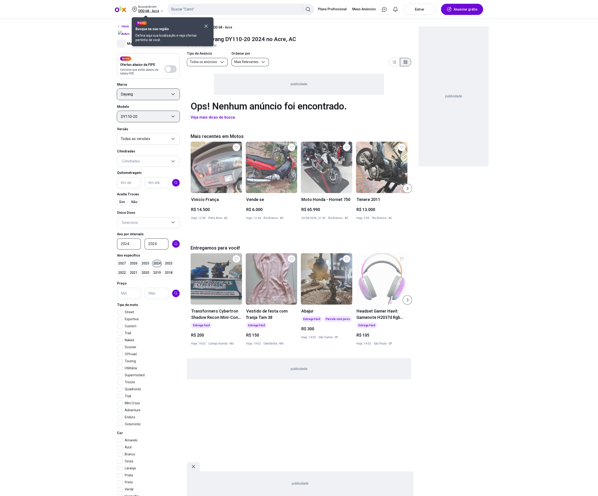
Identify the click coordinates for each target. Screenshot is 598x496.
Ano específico (128, 255)
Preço (122, 283)
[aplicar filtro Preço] (176, 293)
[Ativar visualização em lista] (394, 62)
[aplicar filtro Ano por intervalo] (176, 244)
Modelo (123, 107)
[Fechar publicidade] (193, 466)
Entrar (419, 9)
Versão (122, 129)
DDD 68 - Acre (221, 27)
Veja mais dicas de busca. (213, 117)
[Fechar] (206, 26)
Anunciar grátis (465, 9)
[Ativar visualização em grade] (405, 62)
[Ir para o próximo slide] (407, 188)
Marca (122, 84)
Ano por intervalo (130, 234)
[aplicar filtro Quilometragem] (176, 182)
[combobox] (240, 9)
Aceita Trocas (128, 194)
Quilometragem (129, 173)
